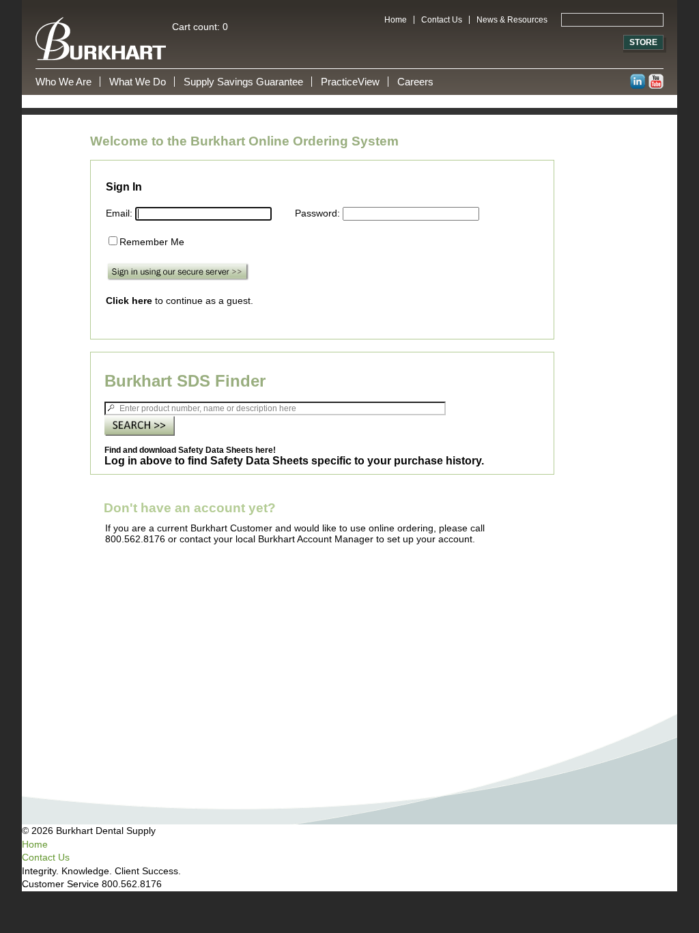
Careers (415, 81)
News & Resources (511, 20)
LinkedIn (637, 81)
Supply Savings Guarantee (243, 81)
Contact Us (441, 20)
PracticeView (350, 81)
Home (395, 20)
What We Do (137, 81)
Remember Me (151, 241)
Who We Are (63, 81)
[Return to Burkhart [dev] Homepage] (349, 38)
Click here (129, 300)
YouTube (656, 81)
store (643, 42)
